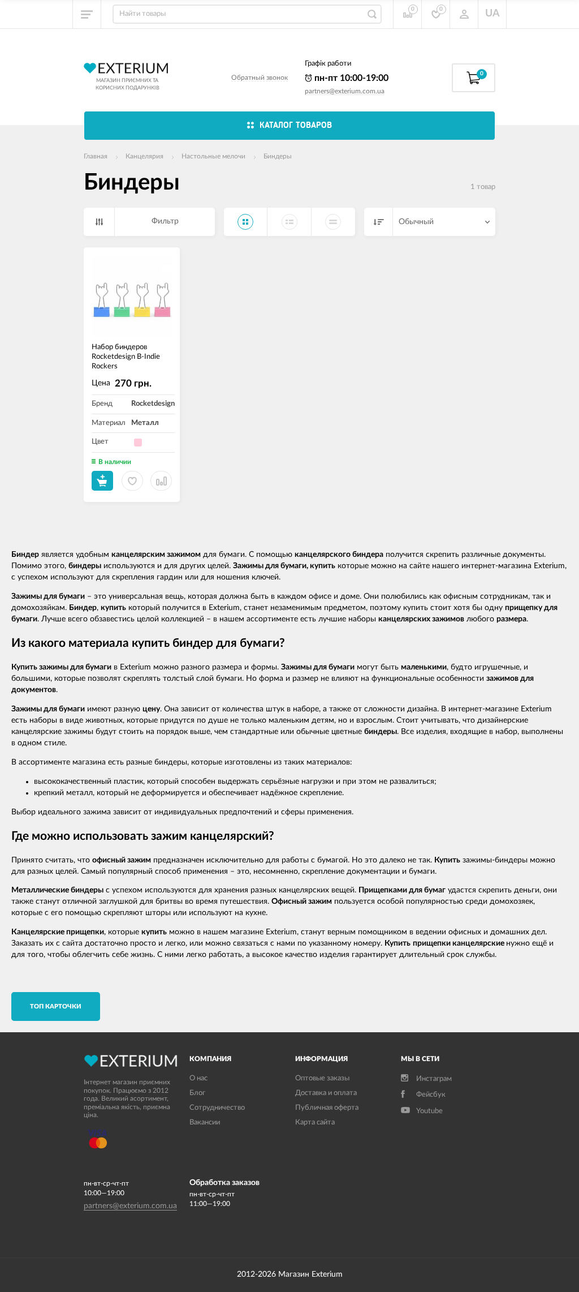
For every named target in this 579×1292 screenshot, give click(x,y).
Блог (197, 1093)
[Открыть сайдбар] (87, 14)
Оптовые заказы (322, 1078)
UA (492, 13)
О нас (198, 1078)
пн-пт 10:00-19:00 (350, 78)
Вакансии (204, 1122)
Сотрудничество (217, 1107)
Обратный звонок (259, 77)
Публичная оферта (326, 1107)
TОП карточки (55, 1006)
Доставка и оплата (326, 1093)
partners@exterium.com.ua (344, 91)
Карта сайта (315, 1122)
